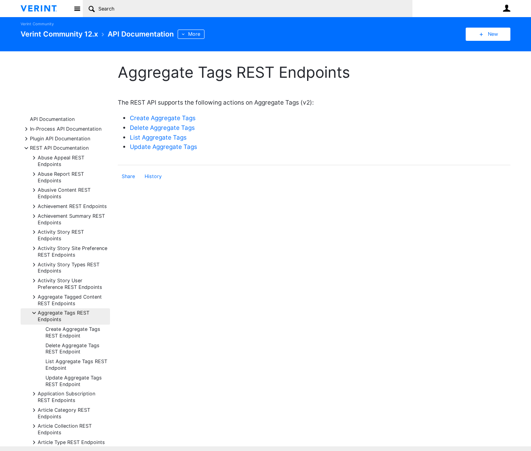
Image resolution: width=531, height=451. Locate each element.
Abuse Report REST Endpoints (61, 177)
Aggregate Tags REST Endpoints (63, 315)
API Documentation (52, 119)
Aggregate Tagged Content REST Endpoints (70, 299)
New (493, 34)
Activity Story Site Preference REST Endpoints (72, 251)
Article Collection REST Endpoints (65, 428)
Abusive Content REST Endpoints (64, 192)
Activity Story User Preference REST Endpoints (70, 283)
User (506, 8)
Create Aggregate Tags (163, 118)
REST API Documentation (59, 147)
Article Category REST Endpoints (64, 413)
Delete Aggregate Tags (162, 127)
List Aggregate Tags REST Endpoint (76, 364)
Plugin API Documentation (60, 138)
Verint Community (37, 24)
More (194, 34)
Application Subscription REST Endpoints (66, 396)
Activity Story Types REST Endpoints (69, 267)
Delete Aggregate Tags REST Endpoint (72, 349)
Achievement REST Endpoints (72, 206)
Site (77, 8)
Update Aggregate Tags (163, 146)
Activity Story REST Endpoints (61, 234)
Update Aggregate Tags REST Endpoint (73, 381)
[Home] (45, 8)
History (153, 176)
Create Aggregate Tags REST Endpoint (72, 332)
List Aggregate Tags (158, 137)
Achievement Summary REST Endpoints (71, 219)
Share (128, 176)
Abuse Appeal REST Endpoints (61, 160)
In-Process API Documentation (65, 128)
